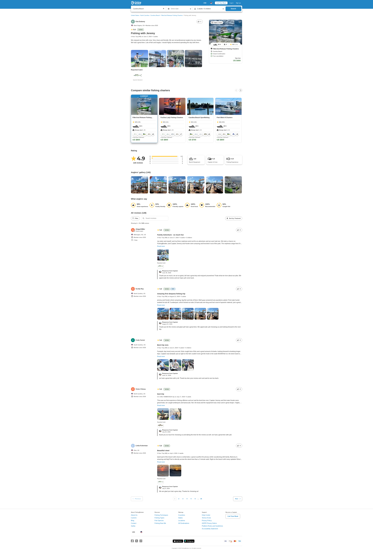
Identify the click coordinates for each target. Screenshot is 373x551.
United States (135, 15)
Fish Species (159, 520)
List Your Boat (221, 3)
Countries (181, 515)
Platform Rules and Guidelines (212, 526)
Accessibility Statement (210, 529)
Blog (132, 520)
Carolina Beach (155, 15)
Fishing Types (159, 518)
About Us (134, 515)
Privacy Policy (207, 520)
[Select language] (211, 3)
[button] (211, 49)
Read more (161, 246)
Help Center (206, 515)
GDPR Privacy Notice (209, 523)
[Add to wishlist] (239, 22)
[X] (136, 541)
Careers (133, 518)
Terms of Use (206, 518)
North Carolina (144, 15)
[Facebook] (132, 541)
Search (233, 9)
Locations (181, 520)
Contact (133, 523)
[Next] (240, 90)
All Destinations (183, 523)
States (180, 518)
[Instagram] (140, 541)
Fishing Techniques (161, 515)
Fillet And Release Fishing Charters (172, 15)
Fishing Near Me (160, 523)
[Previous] (236, 90)
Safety (133, 526)
